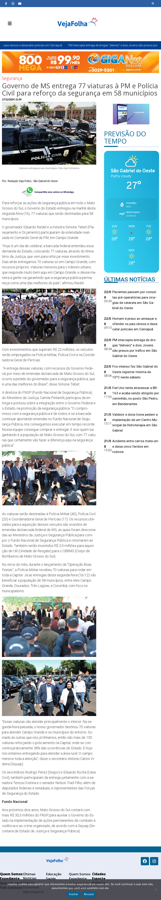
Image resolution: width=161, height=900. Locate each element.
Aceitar (73, 894)
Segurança (12, 78)
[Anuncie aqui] (18, 32)
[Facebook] (145, 861)
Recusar (89, 894)
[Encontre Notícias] (153, 3)
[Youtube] (20, 3)
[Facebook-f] (6, 3)
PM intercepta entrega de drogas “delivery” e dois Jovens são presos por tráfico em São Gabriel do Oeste (89, 45)
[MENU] (9, 23)
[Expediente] (12, 32)
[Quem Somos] (6, 32)
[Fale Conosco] (24, 32)
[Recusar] (156, 890)
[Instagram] (13, 3)
